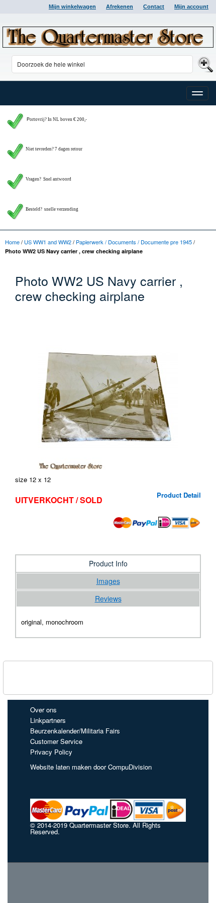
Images (108, 581)
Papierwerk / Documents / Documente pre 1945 (134, 242)
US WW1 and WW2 (47, 242)
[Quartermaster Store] (108, 37)
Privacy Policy (51, 752)
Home (12, 242)
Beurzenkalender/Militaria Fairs (75, 730)
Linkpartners (48, 720)
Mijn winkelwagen (72, 7)
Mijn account (191, 7)
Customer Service (56, 741)
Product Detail (179, 495)
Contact (153, 7)
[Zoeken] (204, 64)
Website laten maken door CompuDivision (91, 767)
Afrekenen (119, 7)
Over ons (43, 709)
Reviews (108, 598)
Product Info (108, 563)
